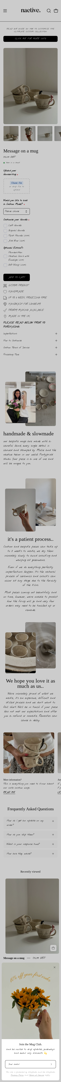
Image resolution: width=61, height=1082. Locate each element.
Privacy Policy (17, 1075)
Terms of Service (36, 1075)
